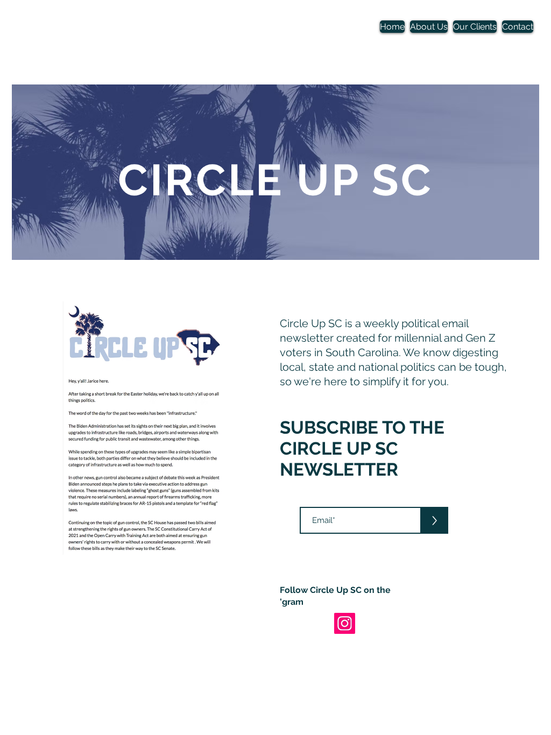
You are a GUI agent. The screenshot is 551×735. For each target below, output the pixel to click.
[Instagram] (344, 623)
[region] (275, 172)
